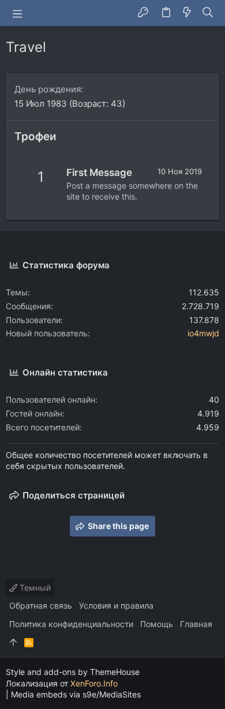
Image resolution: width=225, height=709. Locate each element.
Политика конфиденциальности (71, 624)
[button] (17, 13)
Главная (196, 624)
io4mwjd (203, 333)
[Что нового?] (187, 13)
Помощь (156, 624)
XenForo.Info (94, 683)
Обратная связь (40, 605)
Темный (34, 587)
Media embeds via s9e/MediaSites (76, 694)
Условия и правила (116, 605)
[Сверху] (13, 642)
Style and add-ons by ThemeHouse (73, 672)
